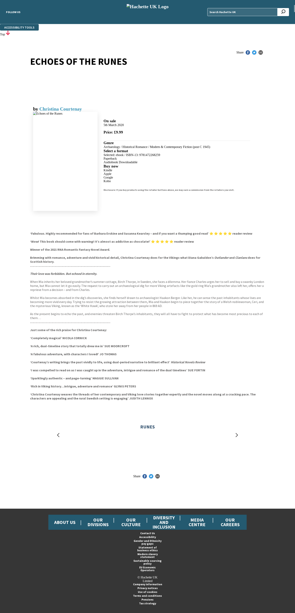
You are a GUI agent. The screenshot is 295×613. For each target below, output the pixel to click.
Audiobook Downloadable (120, 162)
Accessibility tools (19, 27)
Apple (107, 174)
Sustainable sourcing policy (147, 562)
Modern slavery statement (147, 555)
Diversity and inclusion (164, 522)
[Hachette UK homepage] (147, 12)
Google (108, 177)
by (36, 109)
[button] (58, 434)
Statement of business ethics (147, 549)
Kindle (108, 170)
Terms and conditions (147, 596)
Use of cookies (147, 592)
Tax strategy (147, 603)
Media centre (197, 522)
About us (64, 522)
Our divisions (98, 522)
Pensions (147, 599)
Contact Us (147, 533)
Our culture (131, 522)
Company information (147, 584)
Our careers (230, 522)
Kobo (107, 181)
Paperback (110, 158)
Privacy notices (147, 588)
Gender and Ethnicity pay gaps (148, 542)
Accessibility (147, 537)
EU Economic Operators (147, 569)
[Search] (283, 12)
